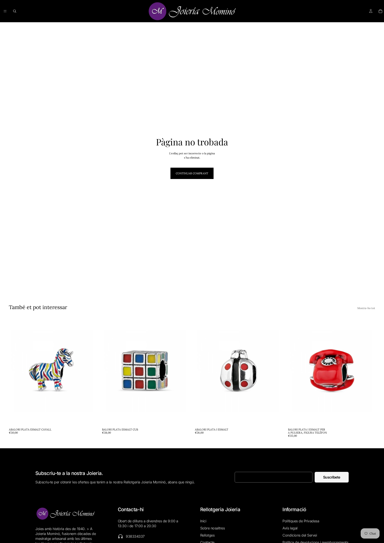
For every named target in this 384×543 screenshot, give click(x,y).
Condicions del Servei (299, 535)
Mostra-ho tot (366, 308)
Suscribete (331, 477)
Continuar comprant (192, 173)
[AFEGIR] (89, 419)
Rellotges (207, 535)
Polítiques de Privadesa (300, 521)
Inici (203, 521)
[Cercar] (15, 11)
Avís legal (289, 528)
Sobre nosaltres (212, 528)
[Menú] (5, 11)
